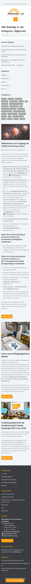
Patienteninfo (5, 85)
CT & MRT (4, 474)
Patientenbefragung (6, 111)
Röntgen (4, 114)
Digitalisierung (13, 101)
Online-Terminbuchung (10, 535)
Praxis (3, 89)
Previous (3, 410)
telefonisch (21, 173)
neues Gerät (21, 109)
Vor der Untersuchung (7, 494)
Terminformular (15, 175)
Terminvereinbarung (18, 116)
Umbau (3, 119)
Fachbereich (4, 78)
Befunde (4, 99)
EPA (26, 101)
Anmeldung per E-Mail (10, 533)
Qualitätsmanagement (19, 111)
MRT (21, 106)
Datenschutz (5, 511)
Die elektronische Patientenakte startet (12, 46)
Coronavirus (18, 99)
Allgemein (4, 75)
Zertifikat (22, 119)
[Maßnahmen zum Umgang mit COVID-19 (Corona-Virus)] (15, 132)
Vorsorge (10, 119)
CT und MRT (5, 101)
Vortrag (16, 119)
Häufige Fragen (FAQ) (7, 497)
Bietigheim (10, 99)
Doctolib (21, 101)
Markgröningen (14, 106)
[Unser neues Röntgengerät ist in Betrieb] (15, 336)
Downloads (4, 505)
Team (9, 116)
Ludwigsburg (5, 106)
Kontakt (3, 82)
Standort (4, 116)
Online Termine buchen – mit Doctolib (12, 65)
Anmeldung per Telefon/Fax (12, 531)
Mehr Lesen (7, 316)
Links (2, 508)
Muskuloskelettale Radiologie (9, 109)
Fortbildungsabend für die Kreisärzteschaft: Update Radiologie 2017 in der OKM (13, 425)
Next (27, 410)
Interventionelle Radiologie (16, 104)
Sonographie (22, 114)
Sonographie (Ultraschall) (8, 479)
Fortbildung (4, 104)
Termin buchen (11, 580)
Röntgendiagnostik (12, 114)
